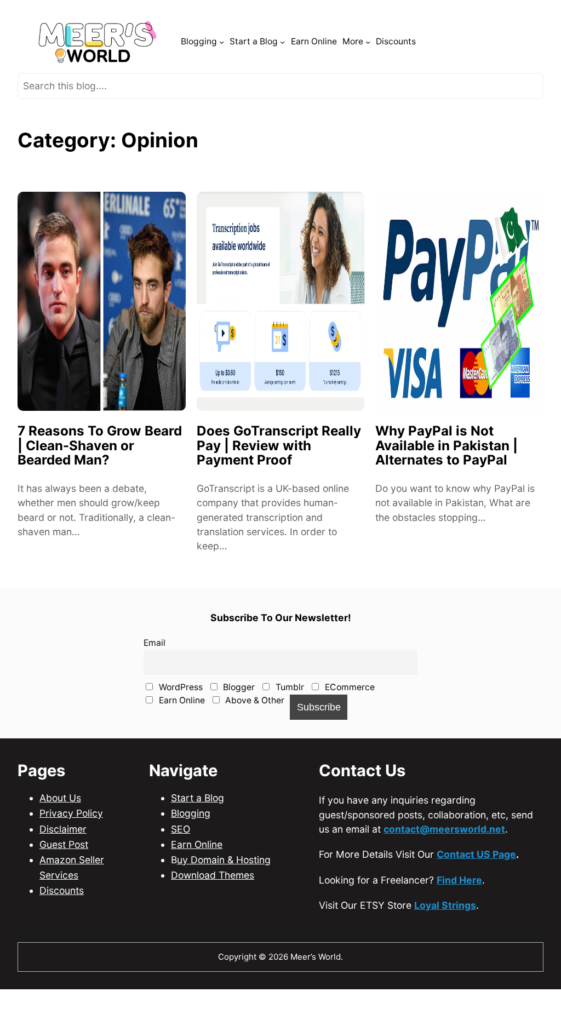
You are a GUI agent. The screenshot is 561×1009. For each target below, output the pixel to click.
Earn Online (181, 729)
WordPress (180, 715)
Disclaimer (63, 857)
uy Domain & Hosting (224, 887)
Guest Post (63, 872)
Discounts (61, 919)
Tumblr (288, 715)
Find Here (459, 908)
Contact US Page (476, 882)
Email (154, 671)
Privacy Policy (71, 841)
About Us (60, 826)
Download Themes (212, 903)
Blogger (238, 715)
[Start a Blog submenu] (282, 70)
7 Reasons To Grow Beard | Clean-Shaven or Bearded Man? (100, 474)
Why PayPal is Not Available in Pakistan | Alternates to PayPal (446, 474)
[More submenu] (367, 70)
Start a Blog (197, 826)
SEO (180, 857)
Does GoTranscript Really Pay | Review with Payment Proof (279, 474)
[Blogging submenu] (221, 70)
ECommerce (349, 715)
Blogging (190, 841)
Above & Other (253, 729)
